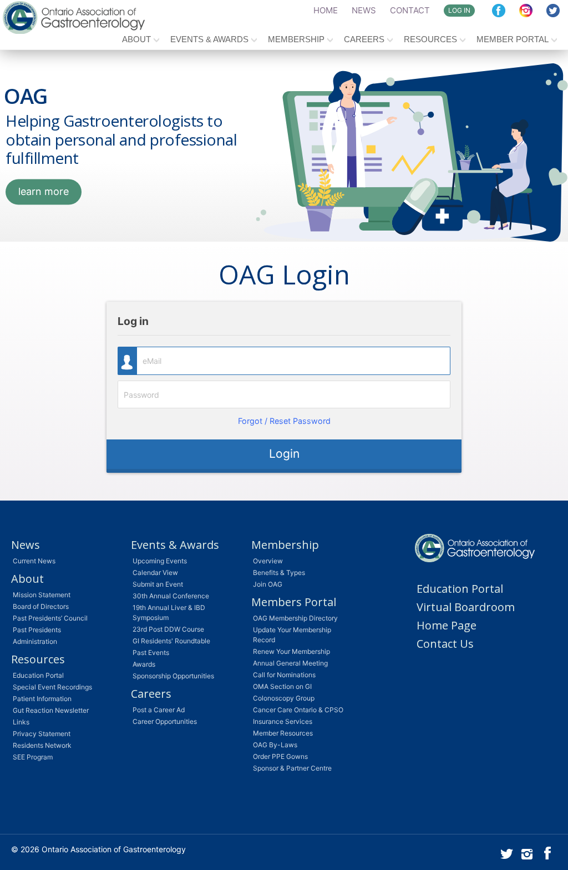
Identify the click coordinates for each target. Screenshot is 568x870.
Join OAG (267, 584)
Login (284, 454)
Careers (364, 39)
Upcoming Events (160, 561)
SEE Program (33, 757)
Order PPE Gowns (280, 756)
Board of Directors (41, 606)
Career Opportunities (165, 721)
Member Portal (512, 39)
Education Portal (38, 675)
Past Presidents (37, 630)
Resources (430, 39)
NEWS (364, 10)
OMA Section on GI (282, 686)
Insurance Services (282, 721)
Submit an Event (158, 584)
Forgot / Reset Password (284, 421)
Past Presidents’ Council (50, 618)
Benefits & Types (279, 572)
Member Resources (283, 733)
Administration (35, 641)
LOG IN (459, 10)
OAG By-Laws (275, 745)
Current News (34, 561)
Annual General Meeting (290, 663)
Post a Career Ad (159, 710)
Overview (268, 561)
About (136, 39)
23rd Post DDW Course (168, 629)
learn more (43, 191)
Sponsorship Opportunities (173, 676)
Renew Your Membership (291, 651)
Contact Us (445, 643)
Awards (144, 664)
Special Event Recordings (52, 687)
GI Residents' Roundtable (171, 641)
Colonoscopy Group (284, 698)
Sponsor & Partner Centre (292, 768)
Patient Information (42, 698)
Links (21, 722)
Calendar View (155, 572)
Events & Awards (209, 39)
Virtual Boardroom (466, 606)
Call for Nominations (284, 675)
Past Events (151, 652)
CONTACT (410, 10)
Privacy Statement (41, 733)
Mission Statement (41, 595)
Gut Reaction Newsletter (51, 710)
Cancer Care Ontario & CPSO (298, 710)
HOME (325, 10)
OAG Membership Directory (295, 618)
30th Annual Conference (171, 596)
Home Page (446, 625)
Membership (296, 39)
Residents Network (42, 745)
